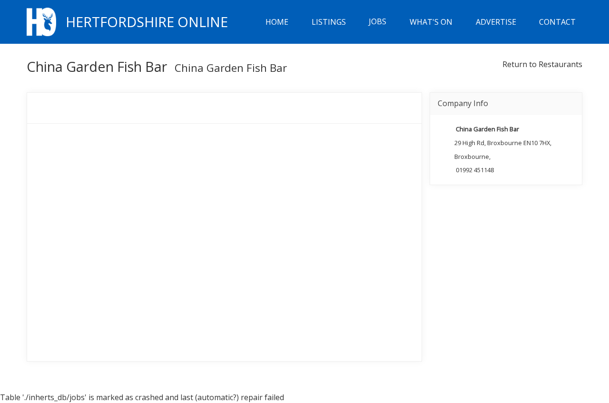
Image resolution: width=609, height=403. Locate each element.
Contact (557, 22)
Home (276, 22)
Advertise (496, 22)
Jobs (377, 22)
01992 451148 (475, 170)
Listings (329, 22)
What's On (431, 22)
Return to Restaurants (542, 64)
